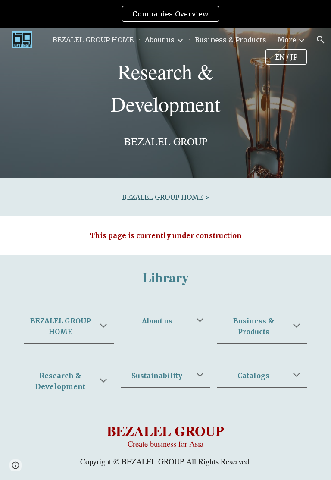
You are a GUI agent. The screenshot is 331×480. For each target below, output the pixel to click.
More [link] (287, 39)
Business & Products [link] (230, 39)
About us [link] (160, 39)
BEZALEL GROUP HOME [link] (93, 39)
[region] (165, 14)
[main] (165, 87)
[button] (320, 39)
